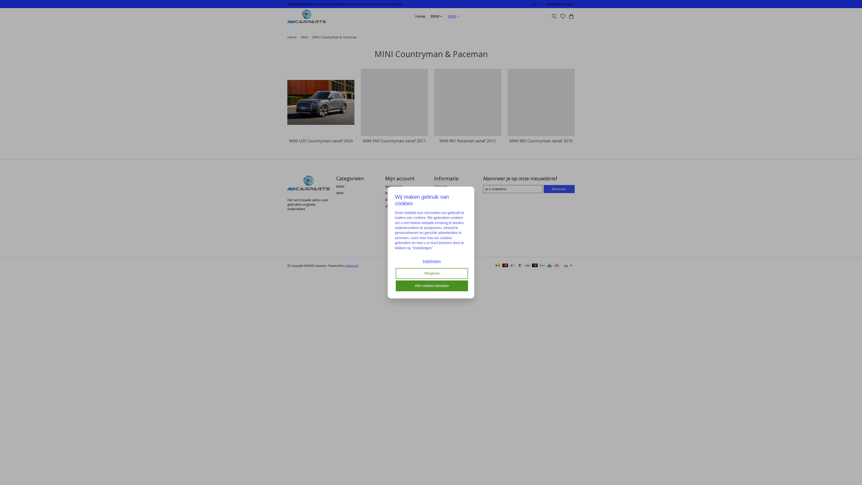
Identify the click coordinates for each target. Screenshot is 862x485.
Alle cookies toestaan (432, 286)
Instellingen (432, 261)
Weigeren (432, 274)
